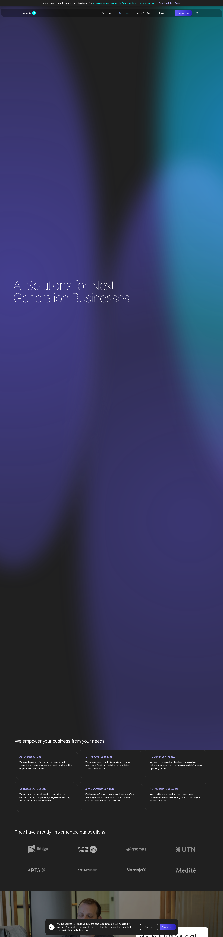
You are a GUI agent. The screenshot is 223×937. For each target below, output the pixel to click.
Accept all (168, 927)
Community (163, 13)
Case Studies (143, 13)
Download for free (169, 3)
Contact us (183, 13)
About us (106, 13)
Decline (149, 927)
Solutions (124, 13)
